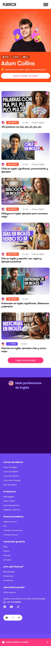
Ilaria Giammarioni (11, 505)
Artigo (14, 122)
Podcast (7, 555)
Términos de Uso (10, 535)
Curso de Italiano (10, 471)
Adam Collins (9, 501)
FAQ (5, 526)
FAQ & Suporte (9, 592)
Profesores (8, 580)
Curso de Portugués (12, 480)
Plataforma (8, 576)
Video (13, 344)
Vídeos (6, 551)
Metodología (9, 572)
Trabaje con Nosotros (12, 530)
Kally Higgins (8, 496)
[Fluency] (9, 4)
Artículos (7, 560)
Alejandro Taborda (11, 510)
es (13, 617)
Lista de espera (10, 485)
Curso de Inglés (10, 467)
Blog (5, 547)
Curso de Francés (11, 476)
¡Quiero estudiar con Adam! (25, 76)
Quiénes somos (10, 522)
